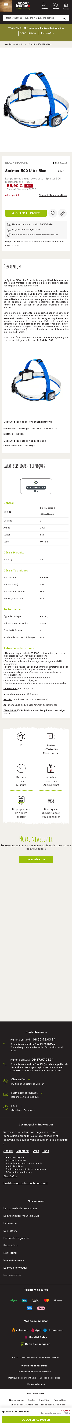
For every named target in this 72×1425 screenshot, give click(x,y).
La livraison (10, 1223)
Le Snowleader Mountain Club (21, 1215)
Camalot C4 (50, 428)
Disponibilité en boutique (53, 195)
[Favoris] (52, 213)
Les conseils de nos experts (20, 1208)
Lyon (36, 1150)
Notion (20, 434)
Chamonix (22, 1150)
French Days (60, 1400)
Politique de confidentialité (22, 1378)
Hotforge (24, 428)
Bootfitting (10, 1252)
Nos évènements (13, 1260)
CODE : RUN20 (28, 33)
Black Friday (45, 1400)
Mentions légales (36, 1384)
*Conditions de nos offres (34, 1366)
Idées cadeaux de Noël (53, 1405)
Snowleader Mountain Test (24, 1405)
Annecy (8, 1150)
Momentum (9, 428)
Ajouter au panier (26, 213)
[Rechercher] (67, 15)
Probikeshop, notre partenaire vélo (25, 1183)
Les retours (10, 1230)
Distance (8, 434)
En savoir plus (12, 245)
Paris (45, 1150)
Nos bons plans (16, 1400)
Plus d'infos (10, 1176)
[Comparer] (62, 213)
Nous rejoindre (12, 1275)
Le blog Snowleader (15, 1267)
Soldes (31, 1400)
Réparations (10, 1245)
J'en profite (47, 33)
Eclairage (30, 446)
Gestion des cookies (49, 1378)
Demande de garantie (16, 1238)
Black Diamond (16, 162)
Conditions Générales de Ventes (34, 1372)
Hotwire (37, 428)
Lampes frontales (17, 44)
